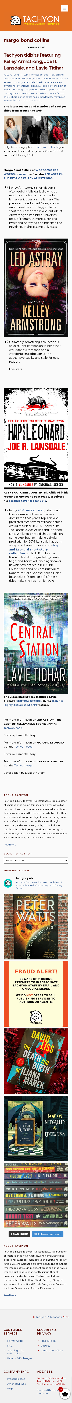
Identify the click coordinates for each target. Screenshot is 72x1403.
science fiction (55, 93)
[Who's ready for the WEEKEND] (36, 1195)
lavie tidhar (23, 85)
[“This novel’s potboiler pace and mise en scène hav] (36, 1061)
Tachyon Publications (49, 1317)
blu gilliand (58, 74)
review (42, 93)
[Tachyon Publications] (35, 26)
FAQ (10, 1345)
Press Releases (16, 1378)
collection (26, 78)
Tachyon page (13, 728)
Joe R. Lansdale (45, 82)
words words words (30, 100)
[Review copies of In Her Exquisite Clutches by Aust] (36, 1128)
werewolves (10, 100)
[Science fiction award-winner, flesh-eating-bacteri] (36, 926)
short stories (18, 96)
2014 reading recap (31, 510)
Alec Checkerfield (16, 75)
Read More (10, 844)
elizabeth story (49, 78)
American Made (16, 1383)
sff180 (7, 96)
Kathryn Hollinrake (47, 147)
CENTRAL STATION (29, 701)
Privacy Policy (48, 1340)
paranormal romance (25, 93)
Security (45, 1345)
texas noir (31, 96)
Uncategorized (39, 74)
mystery (51, 89)
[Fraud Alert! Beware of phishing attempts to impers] (36, 994)
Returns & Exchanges (19, 1358)
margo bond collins (35, 89)
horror (17, 82)
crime (36, 78)
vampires (59, 96)
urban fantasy (45, 96)
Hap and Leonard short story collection (34, 549)
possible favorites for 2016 (27, 500)
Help (10, 1388)
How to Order (15, 1340)
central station (12, 78)
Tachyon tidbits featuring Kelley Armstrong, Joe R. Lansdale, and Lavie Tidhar (33, 61)
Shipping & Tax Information (15, 1352)
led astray (35, 85)
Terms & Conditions (52, 1350)
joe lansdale (28, 82)
